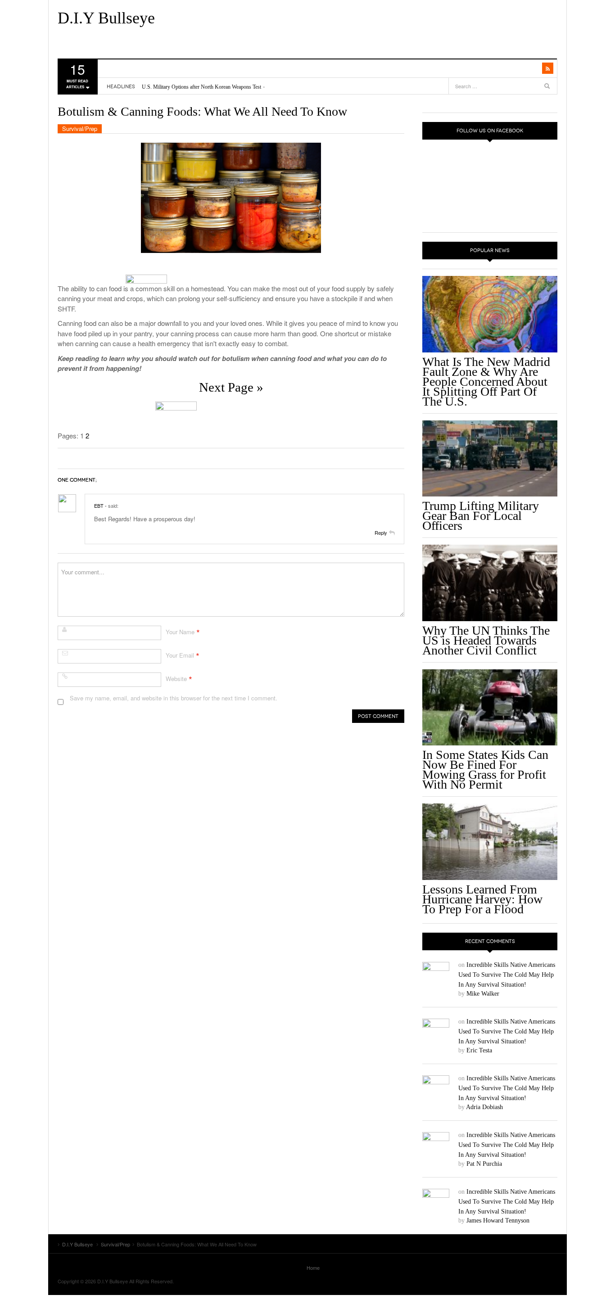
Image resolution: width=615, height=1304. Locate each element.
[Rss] (547, 68)
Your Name (180, 631)
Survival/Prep (79, 128)
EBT (99, 505)
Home (313, 1267)
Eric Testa (479, 1050)
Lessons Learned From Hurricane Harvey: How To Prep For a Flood (482, 899)
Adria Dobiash (484, 1107)
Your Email (180, 655)
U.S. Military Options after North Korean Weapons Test (201, 87)
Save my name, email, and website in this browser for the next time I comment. (173, 698)
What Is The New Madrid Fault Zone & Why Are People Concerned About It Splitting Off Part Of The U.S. (486, 381)
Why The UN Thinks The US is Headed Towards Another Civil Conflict (486, 640)
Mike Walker (482, 993)
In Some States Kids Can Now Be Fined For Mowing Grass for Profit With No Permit (485, 769)
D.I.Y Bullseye (106, 18)
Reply (381, 532)
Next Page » (231, 387)
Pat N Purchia (484, 1163)
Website (176, 678)
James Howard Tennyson (497, 1220)
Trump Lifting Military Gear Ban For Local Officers (480, 515)
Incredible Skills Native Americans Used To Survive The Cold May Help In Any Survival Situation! (506, 974)
